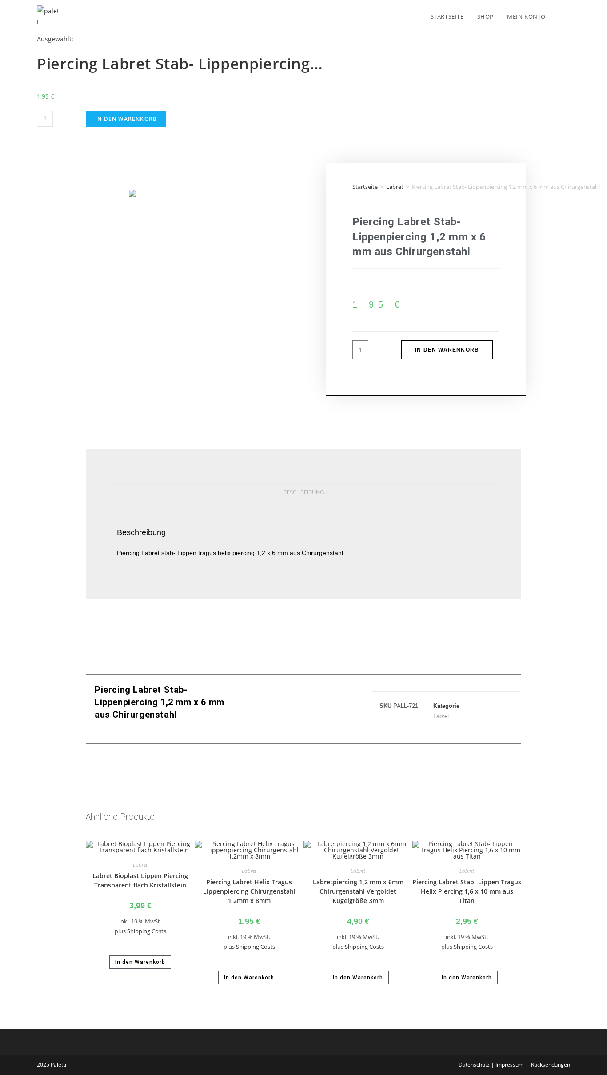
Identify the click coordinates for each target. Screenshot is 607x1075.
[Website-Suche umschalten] (561, 16)
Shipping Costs (146, 931)
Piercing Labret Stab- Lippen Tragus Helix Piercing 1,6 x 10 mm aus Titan (466, 891)
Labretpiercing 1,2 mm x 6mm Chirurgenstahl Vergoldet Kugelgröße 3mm (358, 891)
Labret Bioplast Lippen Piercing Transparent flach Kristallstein (140, 880)
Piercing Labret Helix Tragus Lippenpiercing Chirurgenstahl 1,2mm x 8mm (249, 891)
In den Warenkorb (126, 119)
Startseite (365, 187)
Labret (394, 187)
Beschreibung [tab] (303, 492)
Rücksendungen (550, 1064)
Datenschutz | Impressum (491, 1064)
